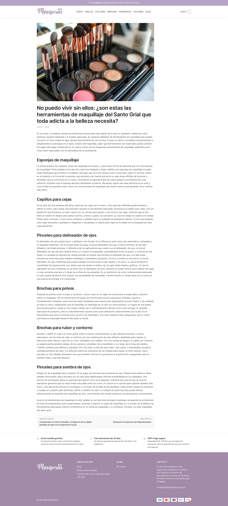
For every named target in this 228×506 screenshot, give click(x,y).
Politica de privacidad (87, 470)
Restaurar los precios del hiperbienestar (132, 422)
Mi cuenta (121, 466)
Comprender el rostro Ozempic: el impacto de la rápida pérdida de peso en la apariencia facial (65, 423)
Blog (79, 466)
